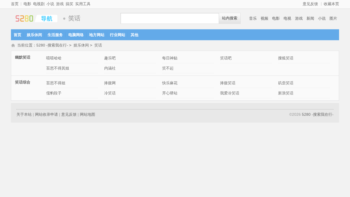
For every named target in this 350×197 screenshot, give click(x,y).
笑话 (98, 45)
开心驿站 (169, 93)
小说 (50, 4)
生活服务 (55, 35)
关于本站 (24, 114)
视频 (264, 18)
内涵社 (110, 68)
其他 (134, 35)
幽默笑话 (22, 57)
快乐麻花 (169, 83)
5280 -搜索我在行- (35, 18)
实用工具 (83, 4)
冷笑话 (110, 93)
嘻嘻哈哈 (54, 58)
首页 (15, 4)
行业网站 (117, 35)
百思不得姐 (55, 83)
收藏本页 (331, 4)
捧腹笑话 (227, 83)
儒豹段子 (54, 93)
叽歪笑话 (285, 83)
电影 (27, 4)
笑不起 (168, 68)
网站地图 (87, 114)
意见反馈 (310, 4)
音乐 (253, 18)
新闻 (310, 18)
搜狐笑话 (285, 58)
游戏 (60, 4)
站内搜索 (229, 18)
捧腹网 (110, 83)
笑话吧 (226, 58)
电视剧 (39, 4)
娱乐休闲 (34, 35)
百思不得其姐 (57, 68)
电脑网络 (76, 35)
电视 (287, 18)
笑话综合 (22, 82)
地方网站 (96, 35)
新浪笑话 (285, 93)
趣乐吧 (110, 58)
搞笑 (69, 4)
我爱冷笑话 (229, 93)
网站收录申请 (46, 114)
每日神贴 (169, 58)
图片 (333, 18)
